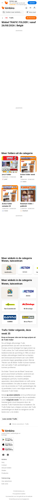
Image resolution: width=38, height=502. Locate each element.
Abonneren (32, 18)
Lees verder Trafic (9, 419)
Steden (4, 470)
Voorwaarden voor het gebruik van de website (19, 496)
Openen (32, 3)
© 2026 (19, 491)
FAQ (3, 462)
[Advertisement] (19, 50)
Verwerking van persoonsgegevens (19, 499)
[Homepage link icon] (10, 424)
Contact (4, 465)
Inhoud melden (6, 468)
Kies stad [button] (32, 12)
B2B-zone (5, 484)
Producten (5, 473)
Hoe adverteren (7, 481)
